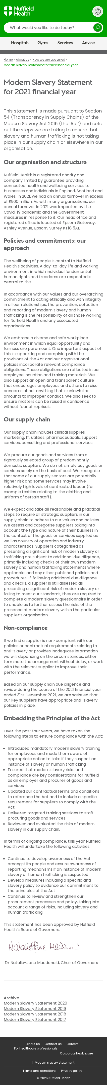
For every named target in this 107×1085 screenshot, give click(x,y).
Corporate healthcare (76, 1053)
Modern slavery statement (54, 1062)
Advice (88, 43)
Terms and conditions (39, 1071)
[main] (53, 543)
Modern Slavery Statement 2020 (35, 1003)
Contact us (53, 1044)
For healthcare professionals (35, 1048)
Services (65, 43)
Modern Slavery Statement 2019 (35, 1008)
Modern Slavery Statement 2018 (35, 1014)
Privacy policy (71, 1071)
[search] (53, 27)
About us (33, 1044)
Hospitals (20, 43)
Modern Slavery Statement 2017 (35, 1019)
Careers (72, 1044)
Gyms (43, 43)
